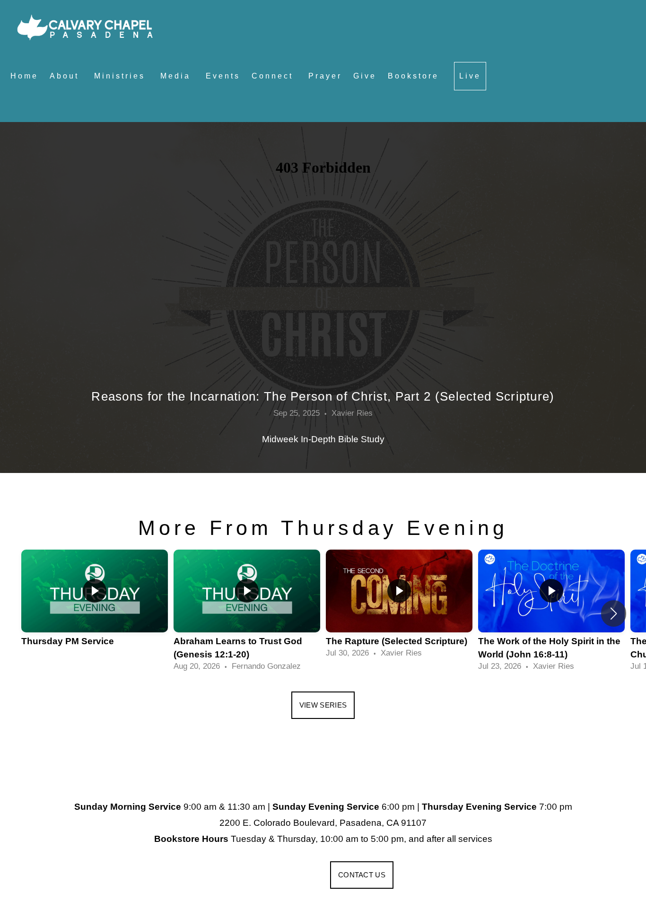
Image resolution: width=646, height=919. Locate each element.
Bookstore (415, 76)
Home (24, 76)
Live (470, 76)
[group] (94, 607)
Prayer (325, 76)
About (66, 76)
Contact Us (361, 875)
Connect (274, 76)
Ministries (121, 76)
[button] (613, 613)
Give (364, 76)
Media (177, 76)
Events (223, 76)
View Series (323, 705)
